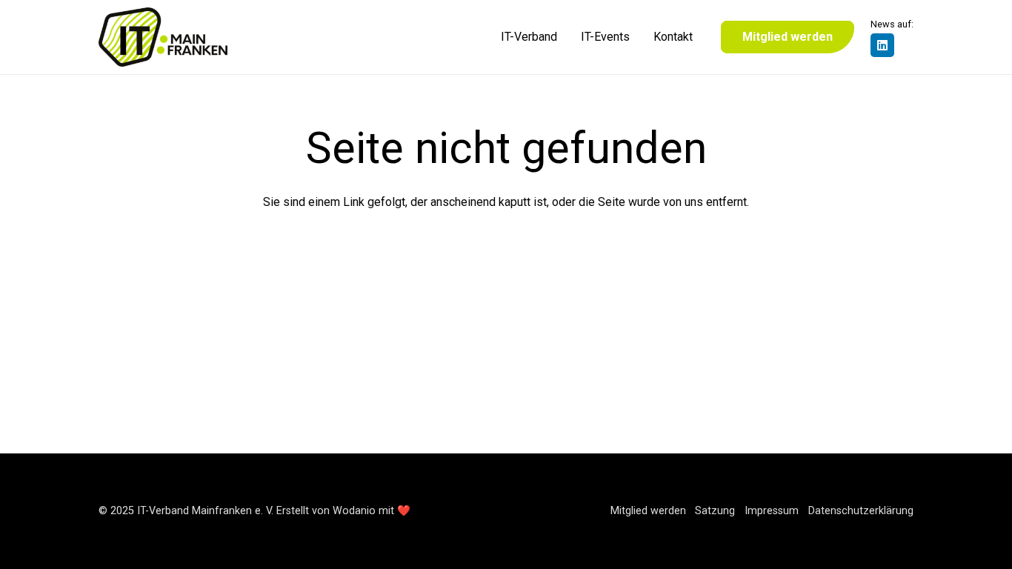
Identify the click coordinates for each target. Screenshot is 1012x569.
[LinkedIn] (882, 45)
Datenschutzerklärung (860, 511)
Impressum (772, 511)
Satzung (715, 511)
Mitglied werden (648, 511)
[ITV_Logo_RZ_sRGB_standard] (163, 37)
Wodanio (354, 511)
